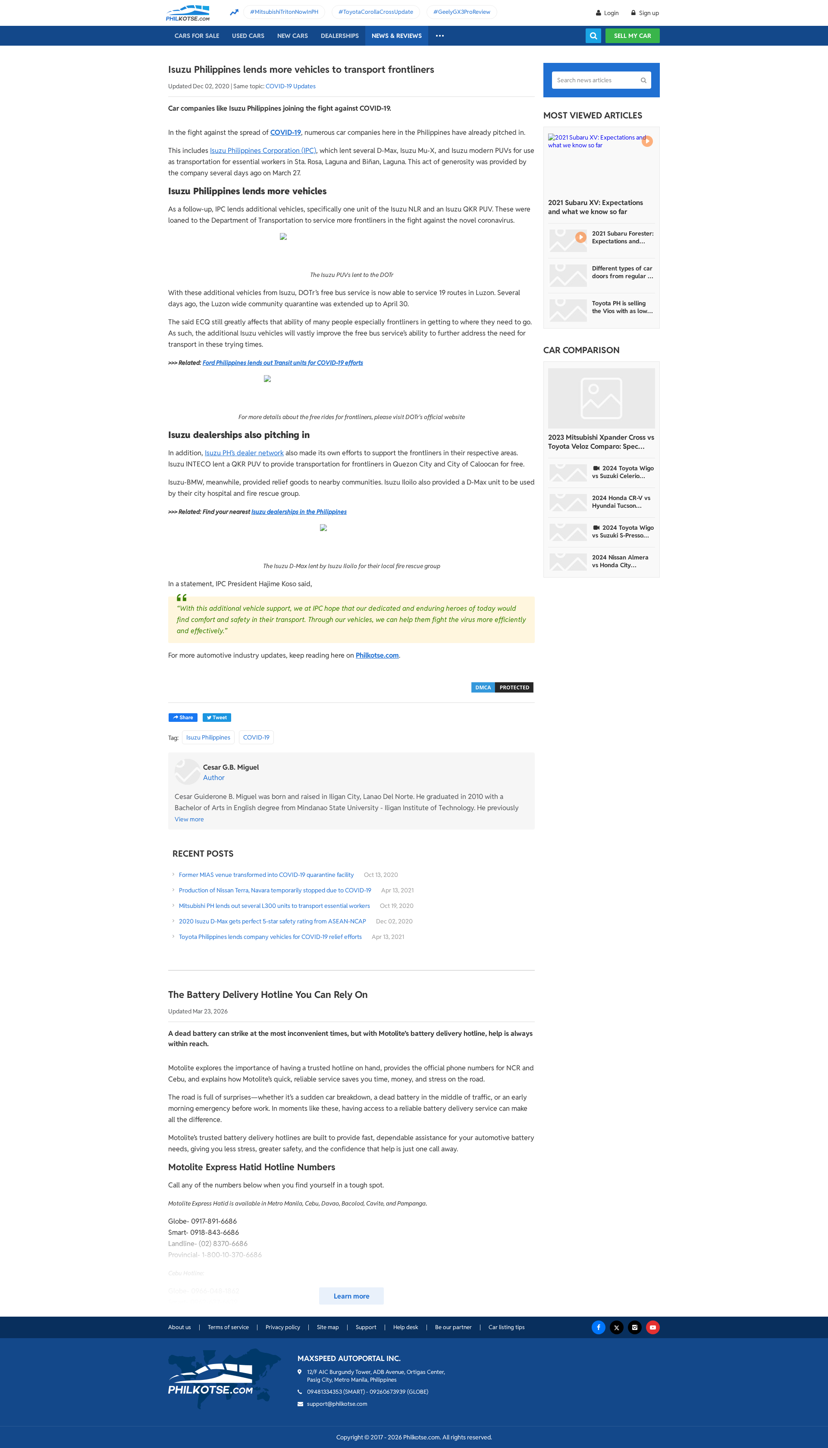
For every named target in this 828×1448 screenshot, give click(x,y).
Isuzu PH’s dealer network (244, 452)
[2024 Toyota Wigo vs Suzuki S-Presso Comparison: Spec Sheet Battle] (568, 532)
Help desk (405, 1327)
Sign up (648, 13)
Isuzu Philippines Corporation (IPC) (263, 150)
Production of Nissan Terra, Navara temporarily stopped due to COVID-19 (275, 890)
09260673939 (388, 1391)
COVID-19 (285, 132)
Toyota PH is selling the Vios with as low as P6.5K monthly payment (619, 307)
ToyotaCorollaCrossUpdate (378, 12)
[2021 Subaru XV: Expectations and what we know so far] (601, 164)
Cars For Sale (197, 36)
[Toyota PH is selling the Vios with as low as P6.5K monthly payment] (568, 310)
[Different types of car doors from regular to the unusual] (568, 275)
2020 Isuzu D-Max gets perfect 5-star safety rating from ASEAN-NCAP (272, 921)
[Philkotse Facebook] (598, 1327)
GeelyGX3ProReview (464, 12)
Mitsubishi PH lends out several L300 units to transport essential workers (274, 906)
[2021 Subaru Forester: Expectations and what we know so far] (568, 241)
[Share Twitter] (217, 717)
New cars (292, 36)
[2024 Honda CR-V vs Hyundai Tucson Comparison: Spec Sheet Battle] (568, 502)
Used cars (248, 36)
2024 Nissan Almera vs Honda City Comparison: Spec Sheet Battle (620, 561)
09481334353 (324, 1391)
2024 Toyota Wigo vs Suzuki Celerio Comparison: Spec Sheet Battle (623, 472)
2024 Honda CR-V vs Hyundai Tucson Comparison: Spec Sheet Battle (621, 502)
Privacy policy (283, 1327)
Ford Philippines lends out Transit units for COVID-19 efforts (283, 363)
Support (366, 1327)
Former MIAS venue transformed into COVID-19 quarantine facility (266, 875)
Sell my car (632, 36)
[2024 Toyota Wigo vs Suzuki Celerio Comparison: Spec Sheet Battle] (568, 473)
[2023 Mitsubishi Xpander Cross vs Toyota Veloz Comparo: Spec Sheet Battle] (601, 398)
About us (179, 1327)
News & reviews (397, 36)
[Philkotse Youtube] (653, 1327)
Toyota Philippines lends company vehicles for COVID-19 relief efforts (270, 937)
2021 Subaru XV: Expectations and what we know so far (595, 207)
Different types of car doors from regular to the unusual (622, 272)
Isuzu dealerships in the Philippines (299, 512)
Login (611, 13)
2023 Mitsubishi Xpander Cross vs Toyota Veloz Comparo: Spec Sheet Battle (601, 442)
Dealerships (340, 36)
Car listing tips (507, 1327)
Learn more (352, 1296)
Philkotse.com (377, 655)
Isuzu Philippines (208, 737)
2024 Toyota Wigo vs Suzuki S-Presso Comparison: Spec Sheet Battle (623, 531)
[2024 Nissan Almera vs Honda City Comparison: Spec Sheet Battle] (568, 562)
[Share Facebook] (183, 717)
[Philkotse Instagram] (635, 1327)
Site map (328, 1327)
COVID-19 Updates (291, 86)
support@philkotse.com (337, 1404)
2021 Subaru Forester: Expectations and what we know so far (623, 237)
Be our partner (453, 1327)
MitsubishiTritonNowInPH (286, 12)
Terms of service (228, 1327)
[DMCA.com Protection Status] (502, 686)
